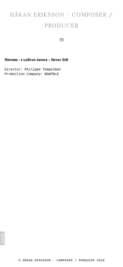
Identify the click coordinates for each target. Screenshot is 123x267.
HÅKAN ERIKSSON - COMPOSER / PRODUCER (59, 260)
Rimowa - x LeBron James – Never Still (36, 59)
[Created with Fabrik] (2, 238)
